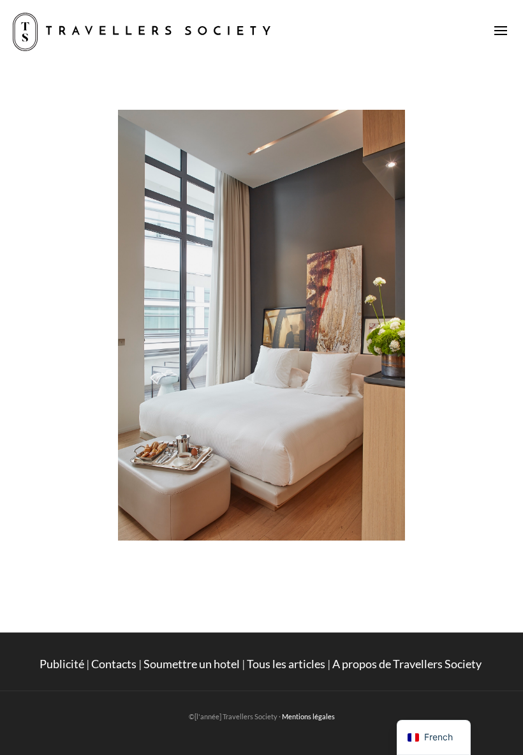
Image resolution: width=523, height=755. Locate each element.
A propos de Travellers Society (407, 664)
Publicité (62, 664)
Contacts (113, 664)
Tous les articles (286, 664)
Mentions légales (308, 716)
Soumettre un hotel (192, 664)
